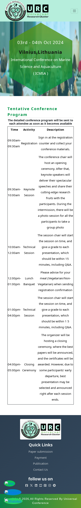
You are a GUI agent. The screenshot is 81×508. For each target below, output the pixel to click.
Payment (41, 457)
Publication (40, 463)
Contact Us (40, 469)
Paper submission (41, 451)
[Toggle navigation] (74, 10)
